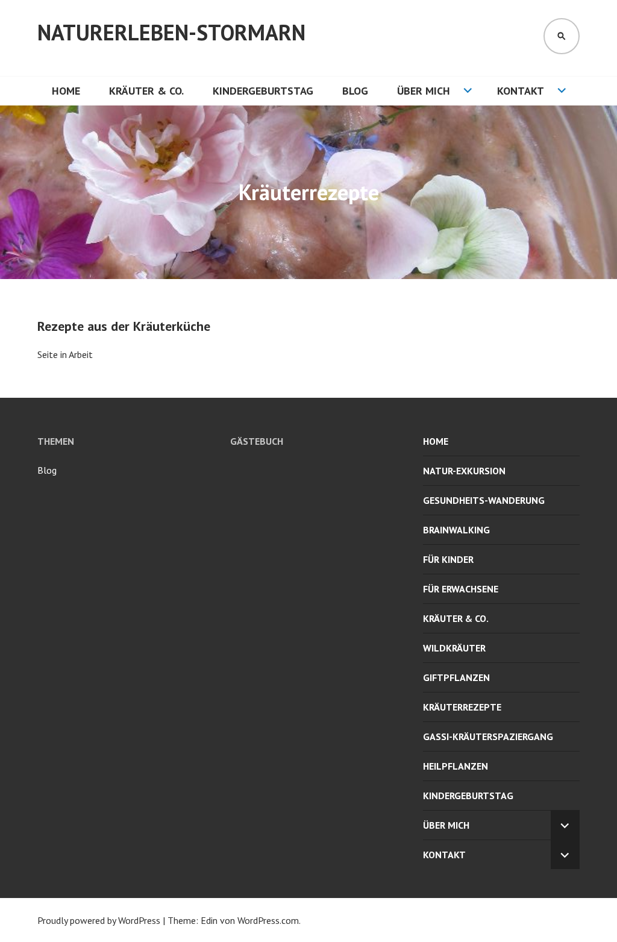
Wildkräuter (454, 648)
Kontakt (520, 91)
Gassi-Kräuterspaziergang (488, 736)
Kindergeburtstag (263, 91)
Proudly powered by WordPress (98, 920)
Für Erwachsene (460, 589)
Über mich (423, 91)
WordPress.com (268, 920)
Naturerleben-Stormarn (171, 32)
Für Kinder (448, 559)
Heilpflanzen (455, 766)
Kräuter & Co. (146, 91)
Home (66, 91)
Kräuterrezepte (462, 707)
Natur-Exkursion (464, 471)
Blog (355, 91)
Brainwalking (456, 530)
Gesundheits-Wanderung (484, 500)
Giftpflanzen (456, 677)
